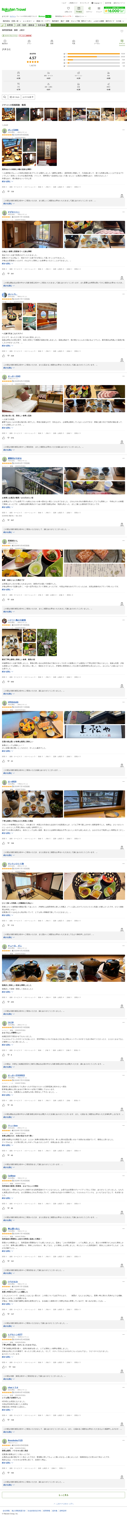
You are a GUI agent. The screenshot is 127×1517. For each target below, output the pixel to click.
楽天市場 (108, 3)
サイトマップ (84, 3)
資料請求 (63, 1511)
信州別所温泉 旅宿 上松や (13, 30)
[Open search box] (4, 97)
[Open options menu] (123, 129)
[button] (8, 114)
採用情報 (46, 1511)
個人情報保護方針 (19, 1511)
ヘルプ (64, 3)
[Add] (122, 31)
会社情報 (6, 1511)
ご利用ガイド (73, 3)
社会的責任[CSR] (34, 1511)
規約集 (54, 1511)
